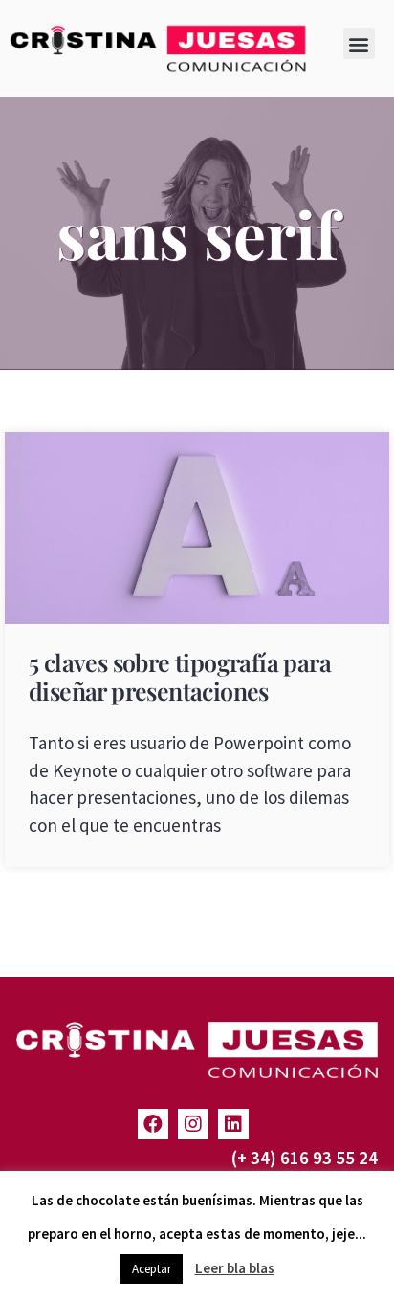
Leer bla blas (234, 1268)
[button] (359, 43)
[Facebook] (153, 1124)
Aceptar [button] (151, 1269)
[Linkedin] (233, 1124)
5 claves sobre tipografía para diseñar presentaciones (180, 676)
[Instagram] (193, 1124)
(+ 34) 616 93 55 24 (304, 1157)
